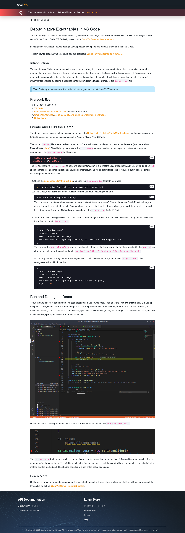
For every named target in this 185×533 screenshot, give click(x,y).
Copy (151, 157)
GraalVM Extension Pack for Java (50, 111)
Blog (86, 519)
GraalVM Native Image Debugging (67, 485)
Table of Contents (39, 19)
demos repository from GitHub (58, 180)
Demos (87, 515)
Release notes (90, 510)
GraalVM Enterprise (43, 114)
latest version (91, 12)
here (47, 148)
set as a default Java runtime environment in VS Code (80, 114)
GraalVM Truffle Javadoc (28, 510)
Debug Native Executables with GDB (104, 53)
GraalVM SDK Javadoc (28, 505)
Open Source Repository (94, 505)
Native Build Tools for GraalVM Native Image (108, 133)
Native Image (40, 118)
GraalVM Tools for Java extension (98, 39)
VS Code (38, 108)
